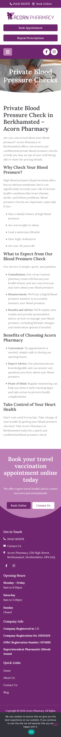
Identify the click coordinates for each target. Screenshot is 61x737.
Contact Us (10, 685)
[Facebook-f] (46, 51)
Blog (6, 692)
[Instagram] (54, 51)
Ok (31, 732)
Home (7, 670)
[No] (55, 724)
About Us (9, 677)
